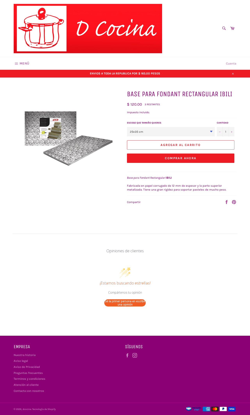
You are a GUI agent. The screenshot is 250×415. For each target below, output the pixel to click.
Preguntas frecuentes (28, 373)
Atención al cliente (26, 385)
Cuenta (231, 63)
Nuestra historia (25, 355)
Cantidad (222, 122)
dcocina (27, 409)
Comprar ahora (180, 158)
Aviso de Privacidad (27, 367)
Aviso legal (21, 361)
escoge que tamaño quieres (144, 122)
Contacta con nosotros (29, 391)
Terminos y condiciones (29, 379)
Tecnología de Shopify (44, 409)
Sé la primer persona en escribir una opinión (125, 302)
